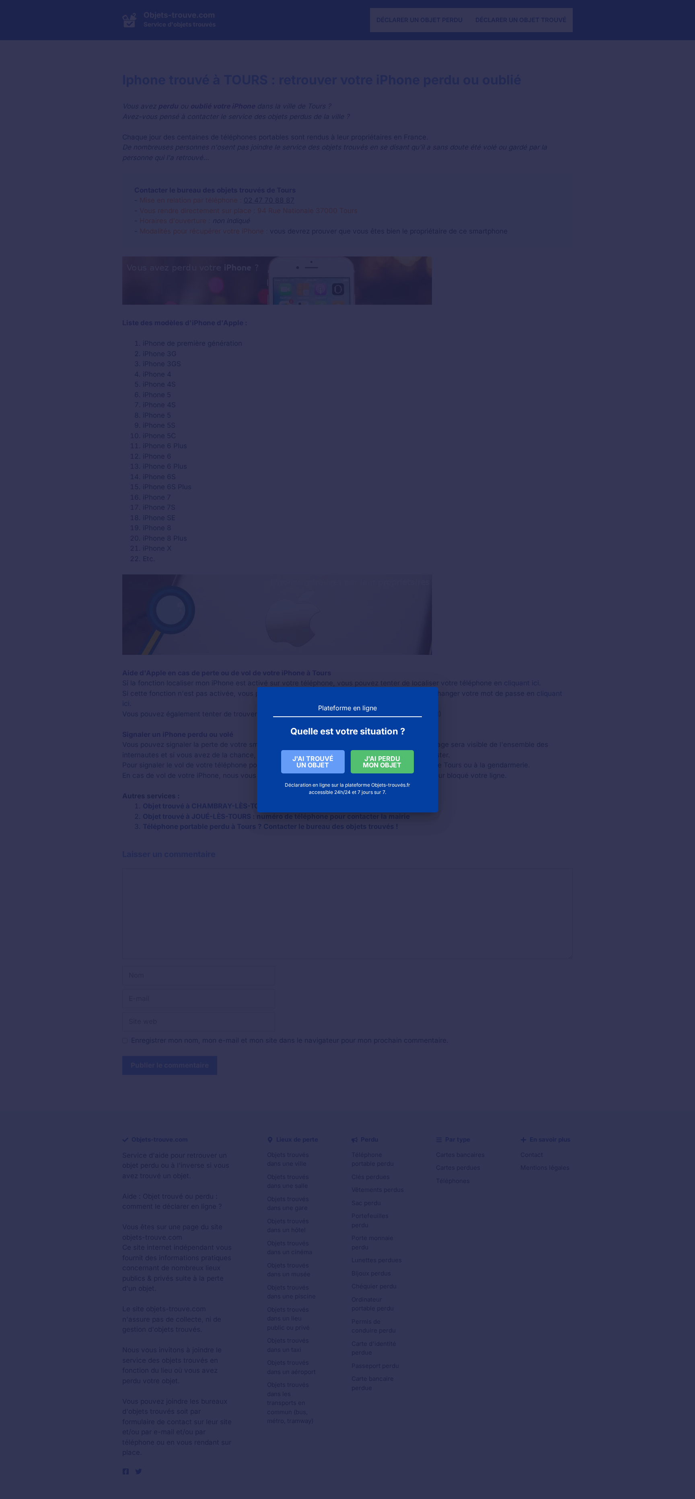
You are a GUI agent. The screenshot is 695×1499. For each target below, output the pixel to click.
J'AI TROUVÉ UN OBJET (312, 762)
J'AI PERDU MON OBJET (382, 762)
